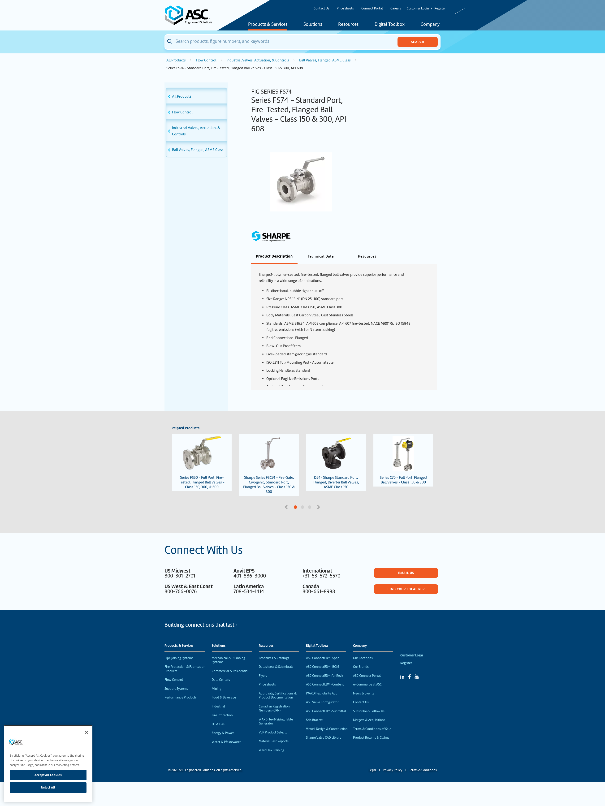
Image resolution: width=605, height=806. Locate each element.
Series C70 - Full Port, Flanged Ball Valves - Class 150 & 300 (403, 480)
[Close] (86, 732)
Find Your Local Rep (406, 589)
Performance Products (180, 697)
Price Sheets (345, 8)
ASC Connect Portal (367, 676)
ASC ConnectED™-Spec (322, 658)
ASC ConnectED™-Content (325, 684)
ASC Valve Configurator (322, 702)
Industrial (218, 706)
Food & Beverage (224, 697)
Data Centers (221, 680)
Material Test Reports (274, 741)
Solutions (312, 24)
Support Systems (176, 689)
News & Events (363, 693)
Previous (286, 506)
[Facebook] (409, 676)
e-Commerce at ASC (367, 684)
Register (440, 8)
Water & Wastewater (226, 742)
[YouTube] (417, 676)
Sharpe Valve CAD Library (323, 738)
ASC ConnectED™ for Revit (324, 676)
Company (430, 24)
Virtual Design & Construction (327, 729)
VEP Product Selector (274, 732)
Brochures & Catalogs (274, 658)
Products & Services (267, 24)
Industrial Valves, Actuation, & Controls (257, 60)
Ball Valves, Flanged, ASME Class (325, 60)
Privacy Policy (392, 770)
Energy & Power (223, 733)
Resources (348, 24)
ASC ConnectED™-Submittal (326, 711)
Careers (395, 8)
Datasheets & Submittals (276, 667)
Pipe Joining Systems (178, 658)
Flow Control (206, 60)
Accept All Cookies (48, 775)
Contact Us (321, 8)
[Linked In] (402, 676)
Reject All (48, 787)
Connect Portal (372, 8)
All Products (176, 60)
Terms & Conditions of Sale (372, 729)
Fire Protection (222, 715)
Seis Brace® (314, 720)
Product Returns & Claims (371, 738)
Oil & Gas (218, 724)
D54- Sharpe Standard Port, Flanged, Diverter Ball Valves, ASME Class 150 (336, 482)
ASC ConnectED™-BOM (322, 667)
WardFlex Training (271, 750)
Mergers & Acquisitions (369, 720)
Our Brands (361, 667)
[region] (48, 763)
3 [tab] (327, 507)
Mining (216, 689)
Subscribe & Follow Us (369, 711)
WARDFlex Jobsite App (321, 693)
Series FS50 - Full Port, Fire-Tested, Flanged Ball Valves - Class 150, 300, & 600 (202, 482)
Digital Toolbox (390, 24)
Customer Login (418, 8)
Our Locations (363, 658)
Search (417, 42)
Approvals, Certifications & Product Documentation (278, 695)
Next (319, 506)
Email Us (406, 573)
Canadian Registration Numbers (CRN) (274, 708)
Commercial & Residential (230, 671)
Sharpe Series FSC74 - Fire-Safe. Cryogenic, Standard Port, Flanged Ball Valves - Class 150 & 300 (269, 484)
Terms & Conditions (423, 770)
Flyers (263, 676)
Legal (372, 770)
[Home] (191, 15)
